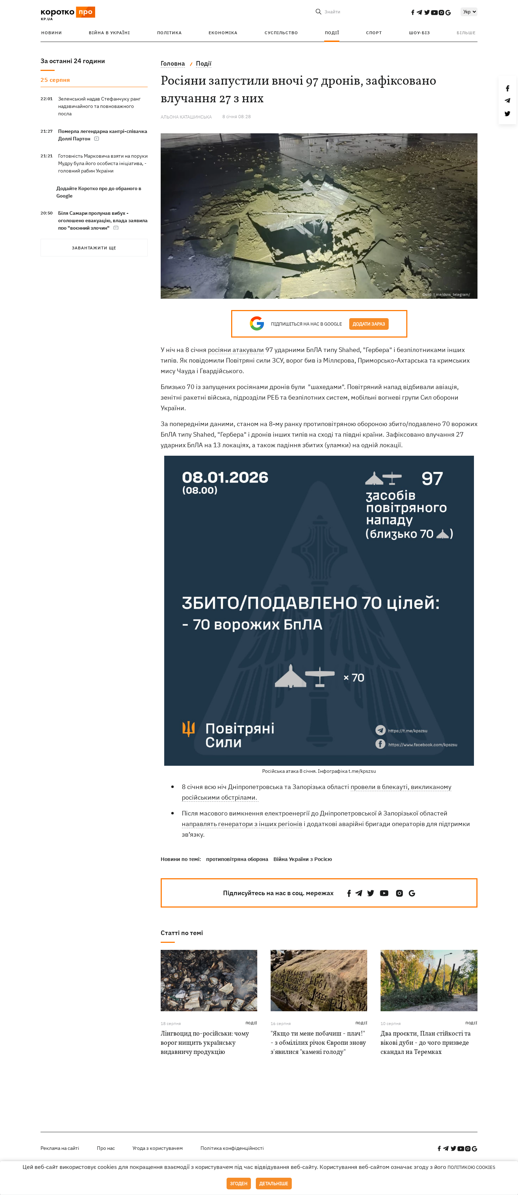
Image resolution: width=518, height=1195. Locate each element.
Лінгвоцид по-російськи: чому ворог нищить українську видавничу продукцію (205, 1043)
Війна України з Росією (302, 859)
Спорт (374, 32)
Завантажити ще (94, 247)
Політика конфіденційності (232, 1148)
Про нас (106, 1148)
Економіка (223, 32)
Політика (169, 32)
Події (332, 32)
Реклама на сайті (60, 1148)
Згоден (238, 1184)
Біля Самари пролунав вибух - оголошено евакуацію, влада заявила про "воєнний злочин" (103, 220)
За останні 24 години (73, 61)
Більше (466, 32)
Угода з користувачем (157, 1148)
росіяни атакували (236, 350)
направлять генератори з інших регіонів (242, 824)
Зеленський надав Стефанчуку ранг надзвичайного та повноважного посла (99, 106)
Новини (51, 32)
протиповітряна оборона (237, 859)
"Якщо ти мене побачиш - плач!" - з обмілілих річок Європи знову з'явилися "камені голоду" (318, 1043)
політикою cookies (471, 1167)
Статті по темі (182, 933)
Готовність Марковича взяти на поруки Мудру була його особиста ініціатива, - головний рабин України (103, 163)
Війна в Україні (109, 32)
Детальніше (273, 1184)
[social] (412, 12)
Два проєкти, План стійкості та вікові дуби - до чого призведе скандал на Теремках (426, 1043)
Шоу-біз (419, 32)
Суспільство (281, 32)
